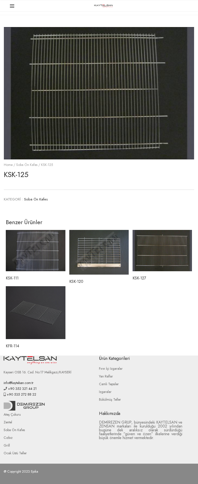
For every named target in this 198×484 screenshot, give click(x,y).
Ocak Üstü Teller (15, 453)
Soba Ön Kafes (26, 164)
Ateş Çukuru (12, 414)
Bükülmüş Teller (110, 399)
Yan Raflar (106, 376)
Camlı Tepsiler (109, 384)
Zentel (8, 422)
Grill (7, 445)
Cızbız (8, 437)
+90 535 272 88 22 (21, 394)
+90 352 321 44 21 (22, 388)
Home (8, 164)
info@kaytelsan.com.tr (19, 382)
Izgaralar (105, 391)
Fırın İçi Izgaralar (111, 368)
